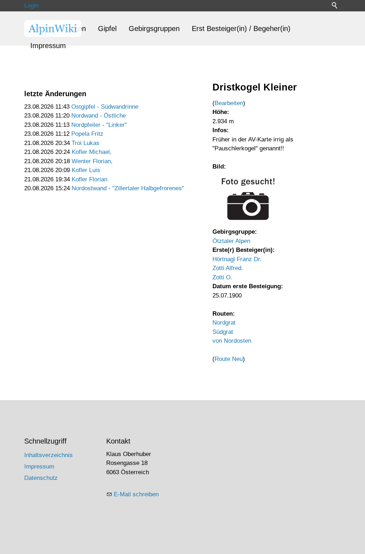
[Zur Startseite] (52, 28)
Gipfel (107, 28)
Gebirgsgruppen (154, 28)
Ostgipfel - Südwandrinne (104, 106)
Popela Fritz (87, 133)
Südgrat (222, 331)
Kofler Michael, (92, 152)
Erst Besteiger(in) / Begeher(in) (241, 28)
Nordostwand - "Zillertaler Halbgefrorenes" (128, 188)
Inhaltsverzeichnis (48, 455)
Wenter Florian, (92, 161)
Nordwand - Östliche (98, 115)
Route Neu (229, 359)
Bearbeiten (229, 103)
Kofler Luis (86, 170)
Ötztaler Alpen (231, 241)
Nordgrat (224, 322)
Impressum (48, 46)
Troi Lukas (85, 143)
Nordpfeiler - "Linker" (99, 124)
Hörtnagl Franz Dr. (237, 259)
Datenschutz (41, 478)
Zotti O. (222, 277)
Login (31, 5)
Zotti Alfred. (227, 268)
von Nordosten (231, 340)
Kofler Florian (89, 179)
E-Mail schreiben (136, 494)
